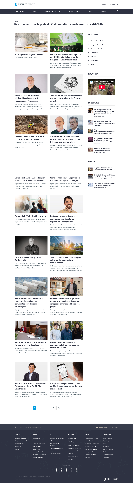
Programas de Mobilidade (40, 454)
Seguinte (60, 408)
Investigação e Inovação (52, 11)
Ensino (35, 11)
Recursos (71, 435)
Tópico (16, 21)
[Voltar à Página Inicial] (16, 427)
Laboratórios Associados (57, 441)
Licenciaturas (36, 438)
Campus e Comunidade (97, 45)
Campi (104, 444)
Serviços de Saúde (91, 452)
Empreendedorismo (55, 453)
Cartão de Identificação (92, 438)
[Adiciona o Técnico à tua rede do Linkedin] (61, 470)
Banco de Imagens (73, 456)
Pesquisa (116, 11)
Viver (90, 11)
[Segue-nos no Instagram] (71, 470)
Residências (89, 457)
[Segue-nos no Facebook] (56, 470)
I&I (51, 435)
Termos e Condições (108, 449)
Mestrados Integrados (39, 444)
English (104, 4)
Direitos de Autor (107, 452)
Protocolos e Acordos (91, 446)
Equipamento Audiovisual (74, 451)
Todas (92, 64)
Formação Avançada (38, 452)
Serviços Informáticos (91, 449)
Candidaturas (94, 60)
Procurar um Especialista (74, 445)
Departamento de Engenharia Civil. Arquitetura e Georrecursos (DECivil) (58, 24)
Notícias (103, 11)
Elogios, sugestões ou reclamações (108, 427)
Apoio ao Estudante (38, 457)
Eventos (93, 56)
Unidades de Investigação (57, 438)
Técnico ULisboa (25, 4)
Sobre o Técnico (19, 11)
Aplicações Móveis (91, 441)
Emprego (70, 459)
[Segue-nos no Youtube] (66, 470)
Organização (106, 441)
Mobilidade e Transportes (92, 444)
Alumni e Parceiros (74, 11)
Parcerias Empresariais (56, 451)
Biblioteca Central (72, 438)
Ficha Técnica (106, 446)
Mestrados (35, 441)
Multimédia (94, 52)
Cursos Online (36, 449)
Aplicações (112, 4)
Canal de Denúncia (108, 454)
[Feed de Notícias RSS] (76, 470)
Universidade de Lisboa (43, 476)
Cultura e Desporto (96, 49)
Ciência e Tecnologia (97, 41)
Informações (107, 435)
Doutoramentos (37, 446)
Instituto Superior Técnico (30, 476)
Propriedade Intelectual (56, 448)
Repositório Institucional (74, 448)
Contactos (106, 457)
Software (70, 453)
